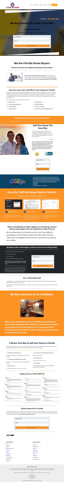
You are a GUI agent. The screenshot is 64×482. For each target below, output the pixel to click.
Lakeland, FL (35, 450)
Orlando (49, 5)
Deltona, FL (35, 448)
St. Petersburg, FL (9, 457)
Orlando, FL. (8, 444)
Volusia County (35, 452)
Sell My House (54, 5)
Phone (15, 41)
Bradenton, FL (8, 455)
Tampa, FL (35, 444)
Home (31, 5)
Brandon (34, 453)
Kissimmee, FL (8, 459)
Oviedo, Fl (7, 450)
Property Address (17, 37)
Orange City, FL (35, 446)
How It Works (36, 5)
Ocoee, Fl (7, 452)
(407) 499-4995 (53, 19)
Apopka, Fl (8, 446)
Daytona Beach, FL (36, 459)
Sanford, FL (8, 461)
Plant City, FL (8, 453)
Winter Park (35, 455)
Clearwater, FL (35, 457)
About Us (45, 5)
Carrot (40, 480)
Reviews (41, 5)
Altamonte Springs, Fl (10, 448)
